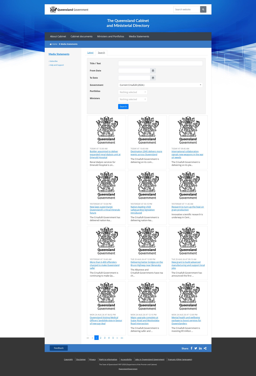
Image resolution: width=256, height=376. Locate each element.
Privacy (92, 359)
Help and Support (57, 65)
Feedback (58, 348)
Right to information (108, 359)
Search (101, 52)
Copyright (68, 359)
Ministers (95, 98)
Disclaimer (81, 359)
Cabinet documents (82, 36)
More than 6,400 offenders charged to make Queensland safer (104, 265)
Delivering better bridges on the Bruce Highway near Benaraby (147, 264)
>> (122, 337)
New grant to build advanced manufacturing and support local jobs (188, 265)
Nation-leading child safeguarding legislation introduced (143, 209)
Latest (90, 52)
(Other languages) (180, 359)
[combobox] (160, 85)
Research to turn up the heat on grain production (188, 208)
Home (54, 44)
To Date (94, 77)
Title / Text (95, 63)
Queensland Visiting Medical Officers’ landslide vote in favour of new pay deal (106, 320)
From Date (95, 70)
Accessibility (126, 359)
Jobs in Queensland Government (149, 359)
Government (96, 85)
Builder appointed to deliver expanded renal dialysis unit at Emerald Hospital (105, 154)
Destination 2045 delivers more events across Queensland (146, 153)
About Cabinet (58, 36)
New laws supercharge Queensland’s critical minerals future (105, 209)
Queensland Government (128, 369)
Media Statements (139, 36)
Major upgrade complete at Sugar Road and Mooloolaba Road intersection (145, 320)
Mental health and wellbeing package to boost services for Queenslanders (186, 320)
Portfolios (95, 91)
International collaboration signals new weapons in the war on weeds (187, 154)
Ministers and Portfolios (110, 36)
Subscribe (53, 61)
